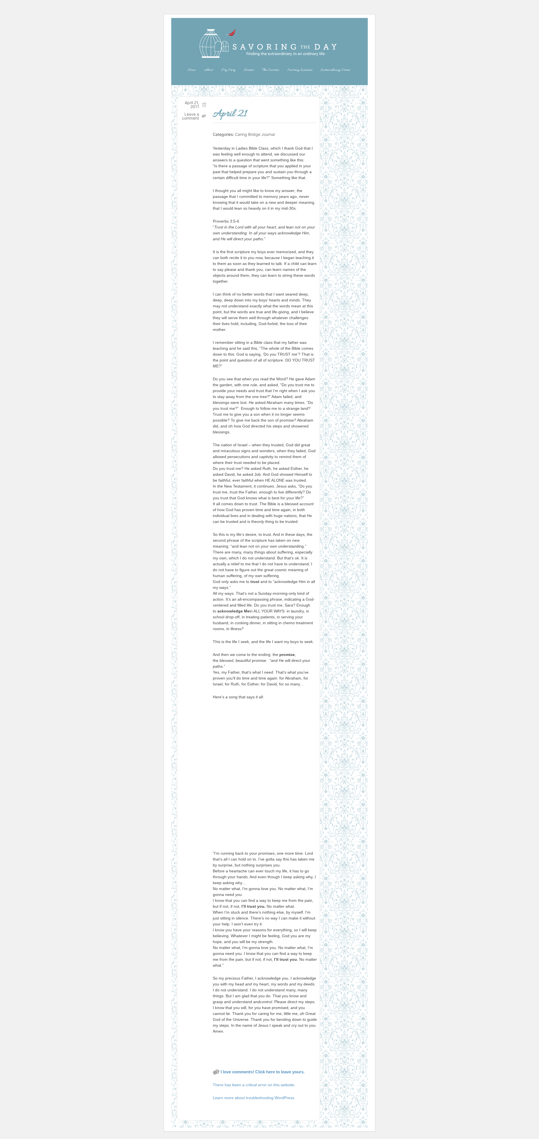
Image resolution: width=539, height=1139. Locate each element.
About (208, 70)
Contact (248, 70)
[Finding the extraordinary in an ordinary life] (269, 43)
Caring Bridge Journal (255, 134)
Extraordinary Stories (335, 70)
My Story (228, 70)
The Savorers (270, 70)
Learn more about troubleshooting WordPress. (254, 1097)
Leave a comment (190, 116)
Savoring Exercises (299, 70)
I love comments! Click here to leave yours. (263, 1071)
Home (191, 70)
